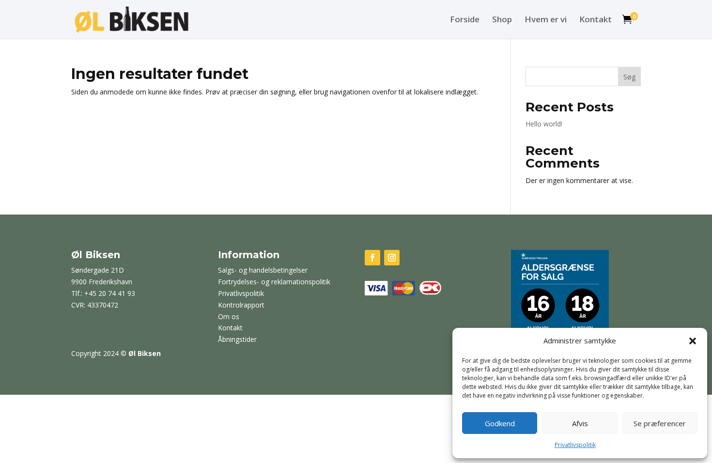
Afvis (580, 423)
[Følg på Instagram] (392, 257)
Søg (629, 76)
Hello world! (544, 123)
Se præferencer (660, 423)
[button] (692, 341)
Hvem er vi (546, 20)
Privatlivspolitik (575, 445)
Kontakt (595, 20)
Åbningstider (237, 339)
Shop (502, 20)
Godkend (500, 423)
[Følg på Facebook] (372, 257)
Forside (465, 20)
